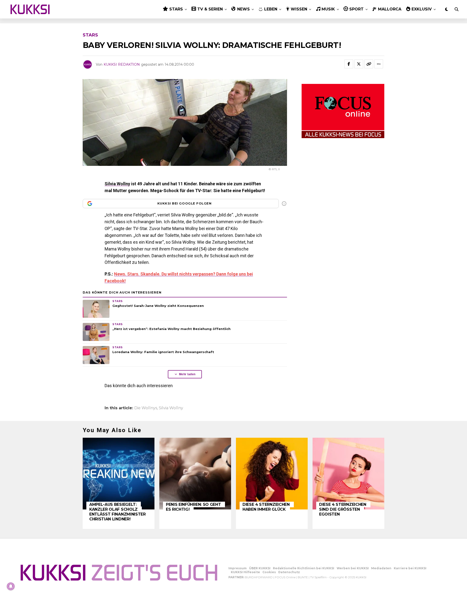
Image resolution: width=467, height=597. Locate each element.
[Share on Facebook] (348, 64)
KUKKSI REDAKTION (122, 64)
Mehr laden (187, 374)
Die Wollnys (145, 408)
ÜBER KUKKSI (259, 568)
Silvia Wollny (117, 183)
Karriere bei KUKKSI (410, 568)
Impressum (237, 568)
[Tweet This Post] (358, 64)
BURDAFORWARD (259, 577)
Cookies (269, 572)
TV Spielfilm (318, 577)
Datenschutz (289, 572)
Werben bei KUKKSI (353, 568)
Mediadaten (381, 568)
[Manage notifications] (11, 586)
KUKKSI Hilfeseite (245, 572)
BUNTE (303, 577)
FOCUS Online (285, 577)
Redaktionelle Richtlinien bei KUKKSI (303, 568)
